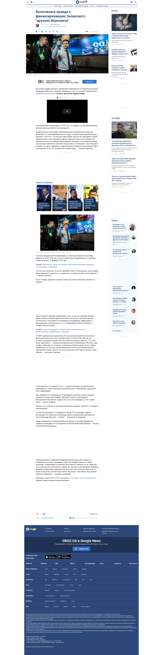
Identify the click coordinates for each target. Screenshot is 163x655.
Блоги (101, 563)
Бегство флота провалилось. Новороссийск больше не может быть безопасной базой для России (121, 288)
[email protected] (45, 642)
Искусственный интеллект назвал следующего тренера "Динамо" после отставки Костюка (119, 68)
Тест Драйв (48, 585)
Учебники (54, 579)
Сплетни (56, 606)
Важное (115, 11)
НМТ (91, 579)
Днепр (74, 569)
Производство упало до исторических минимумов (122, 41)
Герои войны (58, 6)
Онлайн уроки (66, 579)
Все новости (133, 563)
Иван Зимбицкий (117, 325)
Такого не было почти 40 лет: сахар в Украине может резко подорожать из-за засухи (124, 36)
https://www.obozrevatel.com (82, 614)
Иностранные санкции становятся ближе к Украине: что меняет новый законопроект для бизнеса (121, 300)
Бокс (74, 574)
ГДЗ (46, 579)
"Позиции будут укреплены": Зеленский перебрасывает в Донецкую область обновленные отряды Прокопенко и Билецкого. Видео (123, 143)
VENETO (92, 6)
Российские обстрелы (102, 6)
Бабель (61, 386)
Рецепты (47, 590)
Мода (74, 606)
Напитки (57, 590)
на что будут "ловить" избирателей (82, 478)
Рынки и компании (50, 595)
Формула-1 (84, 574)
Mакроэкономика (64, 595)
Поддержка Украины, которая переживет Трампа (120, 311)
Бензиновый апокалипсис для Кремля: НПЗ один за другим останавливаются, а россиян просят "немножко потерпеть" (121, 238)
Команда (66, 528)
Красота (66, 606)
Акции (71, 585)
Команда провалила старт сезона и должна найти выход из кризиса (120, 74)
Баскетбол (56, 574)
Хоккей (66, 574)
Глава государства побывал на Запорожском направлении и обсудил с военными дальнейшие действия (124, 149)
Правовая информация (89, 528)
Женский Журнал (85, 606)
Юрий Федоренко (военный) (119, 242)
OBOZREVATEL (65, 126)
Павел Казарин (116, 231)
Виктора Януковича (48, 93)
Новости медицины (50, 601)
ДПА (76, 579)
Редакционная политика (47, 517)
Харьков (55, 569)
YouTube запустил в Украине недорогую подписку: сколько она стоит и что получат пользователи (120, 52)
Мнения (115, 220)
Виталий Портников (118, 316)
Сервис (80, 585)
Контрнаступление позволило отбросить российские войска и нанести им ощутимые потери (124, 167)
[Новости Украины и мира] (72, 518)
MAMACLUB (63, 601)
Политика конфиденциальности (110, 528)
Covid (72, 601)
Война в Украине (68, 6)
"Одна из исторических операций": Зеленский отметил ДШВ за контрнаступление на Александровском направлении (124, 161)
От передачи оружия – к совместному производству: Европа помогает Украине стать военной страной (121, 251)
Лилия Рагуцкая (45, 24)
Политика (44, 563)
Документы (67, 531)
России (62, 323)
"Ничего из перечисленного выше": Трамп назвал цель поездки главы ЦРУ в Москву (124, 178)
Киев (46, 569)
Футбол (47, 574)
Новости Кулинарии (69, 590)
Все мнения (116, 331)
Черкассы (84, 569)
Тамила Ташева (116, 293)
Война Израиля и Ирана (81, 6)
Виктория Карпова (117, 304)
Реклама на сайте (49, 531)
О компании (48, 528)
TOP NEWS (116, 118)
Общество (117, 563)
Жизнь (72, 563)
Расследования (90, 563)
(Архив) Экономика (55, 24)
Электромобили (60, 585)
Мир (56, 563)
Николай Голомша (117, 256)
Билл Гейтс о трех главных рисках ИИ (119, 322)
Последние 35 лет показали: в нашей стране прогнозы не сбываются (119, 226)
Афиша (47, 606)
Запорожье (65, 569)
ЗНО (83, 579)
